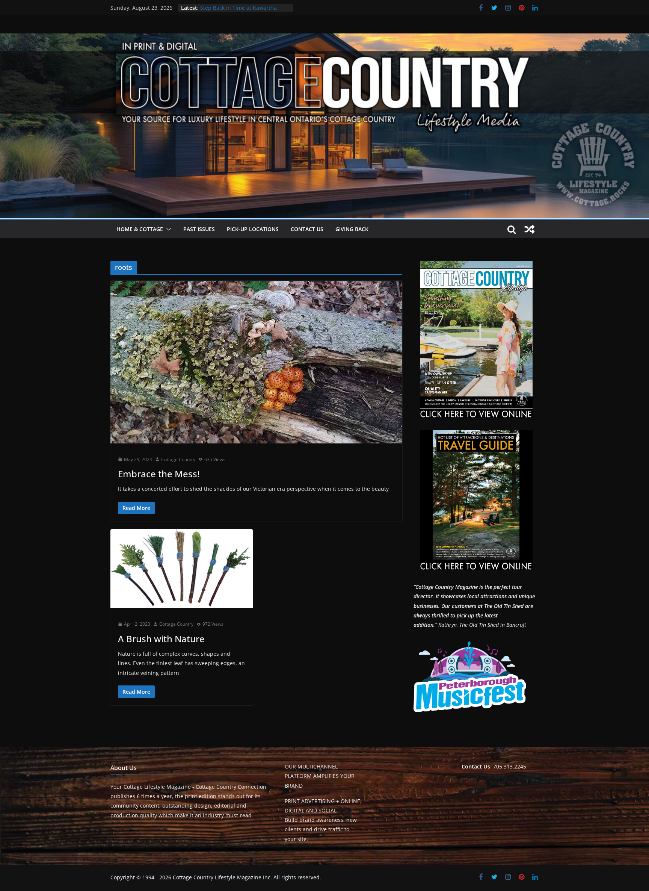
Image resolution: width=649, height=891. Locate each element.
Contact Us (307, 229)
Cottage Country (178, 459)
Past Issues (199, 229)
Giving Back (351, 229)
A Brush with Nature (161, 638)
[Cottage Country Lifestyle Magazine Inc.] (324, 39)
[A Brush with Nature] (181, 568)
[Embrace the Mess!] (256, 362)
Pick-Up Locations (253, 229)
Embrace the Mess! (158, 473)
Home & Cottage (139, 229)
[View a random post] (530, 229)
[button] (167, 229)
